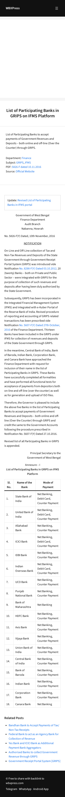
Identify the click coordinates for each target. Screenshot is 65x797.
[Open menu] (56, 8)
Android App (41, 789)
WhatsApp (25, 789)
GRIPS (20, 163)
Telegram (11, 789)
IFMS (28, 163)
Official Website (25, 171)
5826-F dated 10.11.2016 (26, 167)
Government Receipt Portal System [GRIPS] (34, 761)
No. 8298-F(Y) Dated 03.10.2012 (38, 269)
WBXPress (13, 8)
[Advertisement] (32, 61)
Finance (26, 158)
